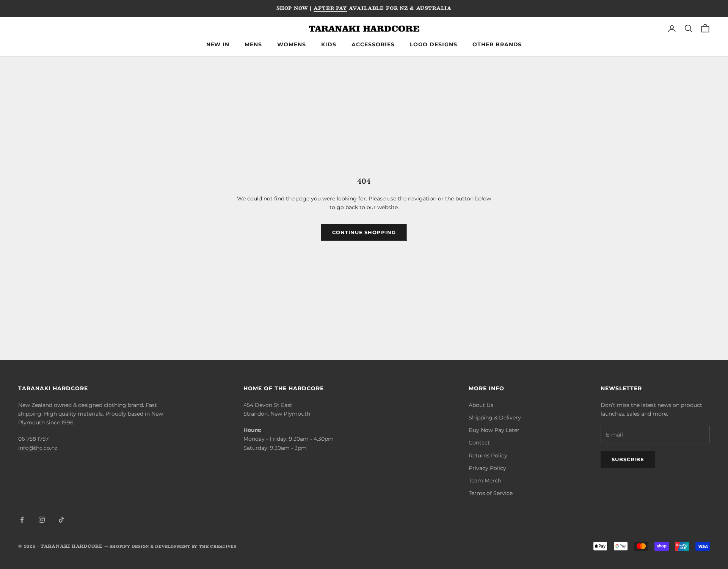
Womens (291, 44)
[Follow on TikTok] (61, 519)
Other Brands (497, 44)
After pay (330, 8)
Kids (328, 44)
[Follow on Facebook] (22, 519)
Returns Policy (488, 455)
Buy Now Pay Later (494, 430)
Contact (479, 442)
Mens (253, 44)
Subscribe (628, 459)
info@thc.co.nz (37, 447)
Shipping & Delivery (495, 417)
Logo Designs (433, 44)
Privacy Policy (487, 468)
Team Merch (485, 480)
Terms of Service (491, 493)
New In (218, 44)
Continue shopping (363, 232)
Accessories (373, 44)
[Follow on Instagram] (42, 519)
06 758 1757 (33, 438)
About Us (481, 405)
